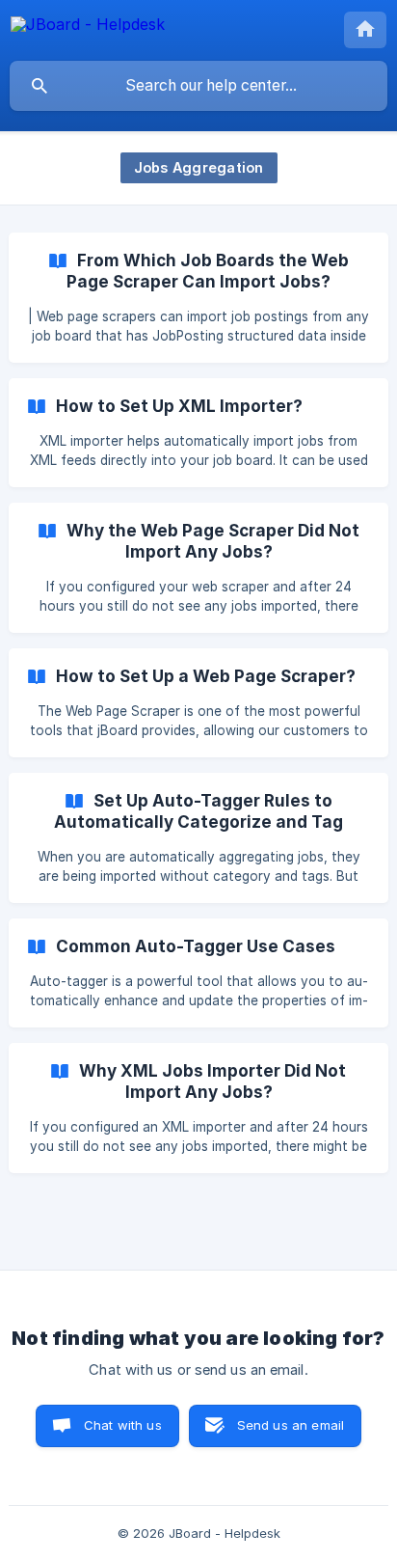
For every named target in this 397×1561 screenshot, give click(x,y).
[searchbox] (198, 86)
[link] (198, 298)
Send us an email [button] (290, 1425)
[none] (88, 27)
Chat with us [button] (123, 1425)
